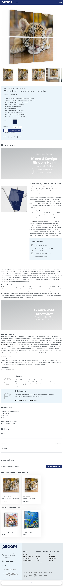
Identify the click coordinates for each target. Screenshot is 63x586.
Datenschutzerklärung (30, 290)
